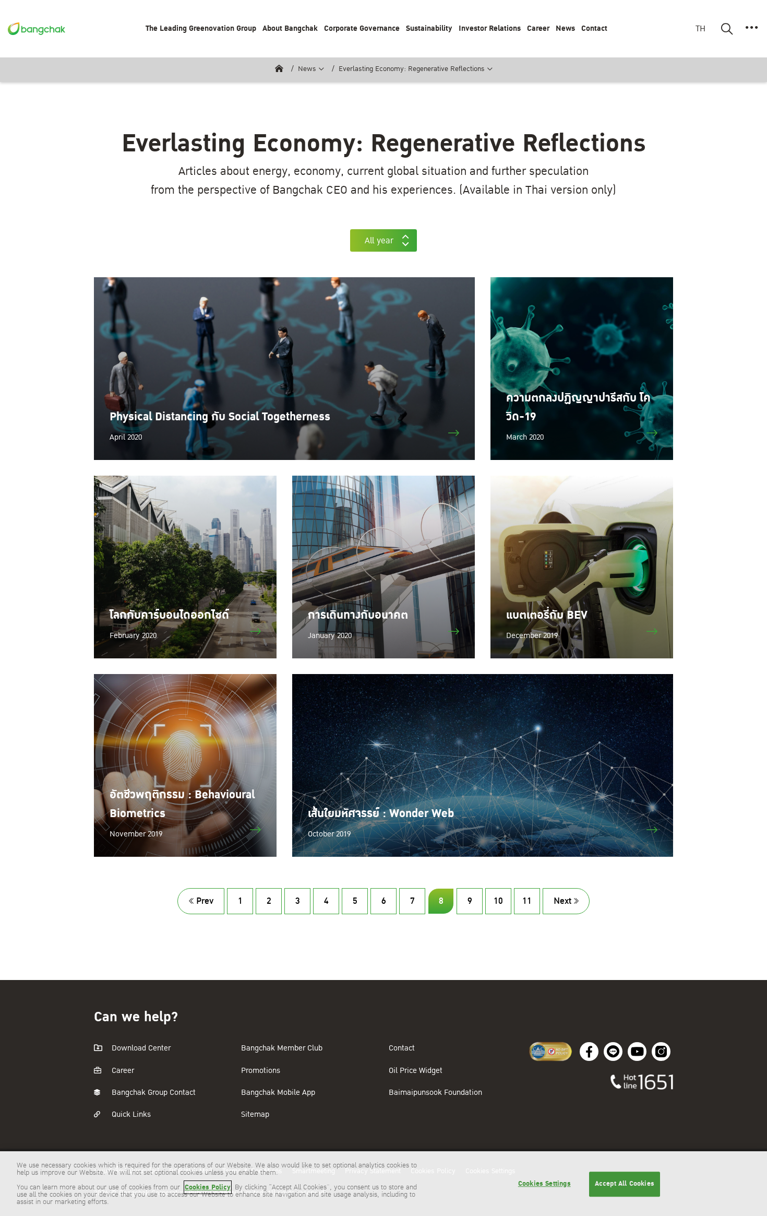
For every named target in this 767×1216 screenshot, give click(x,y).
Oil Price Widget (415, 1071)
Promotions (260, 1071)
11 (527, 901)
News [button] (565, 28)
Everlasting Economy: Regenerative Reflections (412, 69)
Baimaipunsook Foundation (435, 1093)
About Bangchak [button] (290, 28)
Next (562, 901)
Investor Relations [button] (490, 28)
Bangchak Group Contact (153, 1093)
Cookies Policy (208, 1187)
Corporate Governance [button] (362, 28)
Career (538, 28)
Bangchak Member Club (281, 1048)
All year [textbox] (379, 240)
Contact (402, 1048)
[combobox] (383, 240)
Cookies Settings (544, 1183)
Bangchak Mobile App (278, 1093)
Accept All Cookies (624, 1183)
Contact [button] (594, 28)
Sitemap (255, 1114)
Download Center (140, 1048)
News (307, 69)
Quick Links (130, 1114)
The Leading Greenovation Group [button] (201, 28)
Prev (204, 901)
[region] (383, 1183)
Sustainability (429, 28)
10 (498, 901)
